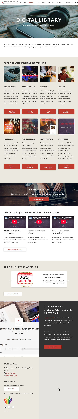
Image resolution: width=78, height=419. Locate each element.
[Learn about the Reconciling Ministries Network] (8, 399)
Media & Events (67, 2)
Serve (58, 2)
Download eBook (48, 168)
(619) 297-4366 (10, 373)
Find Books (48, 112)
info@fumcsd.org (11, 375)
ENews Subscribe (39, 199)
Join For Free (53, 347)
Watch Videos (66, 166)
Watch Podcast (30, 112)
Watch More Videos (15, 249)
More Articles (13, 293)
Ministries (50, 2)
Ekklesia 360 (7, 411)
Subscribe (11, 388)
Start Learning (30, 166)
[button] (59, 389)
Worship (31, 2)
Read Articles (66, 112)
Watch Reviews (11, 166)
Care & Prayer (40, 2)
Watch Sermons (11, 112)
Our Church (22, 2)
